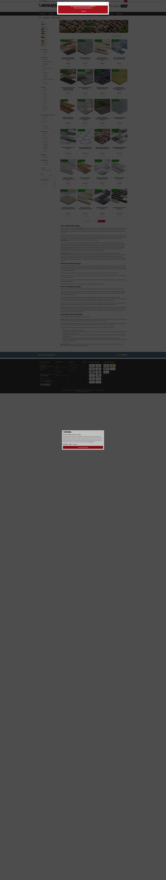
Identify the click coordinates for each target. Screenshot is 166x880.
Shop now (84, 11)
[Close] (107, 3)
